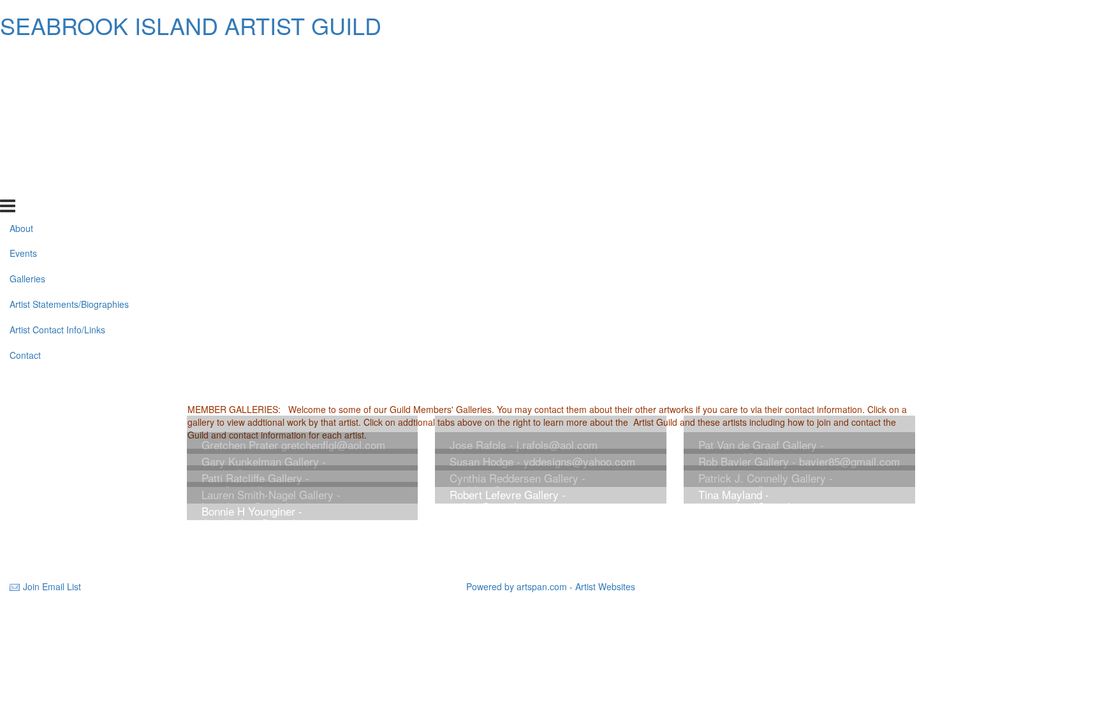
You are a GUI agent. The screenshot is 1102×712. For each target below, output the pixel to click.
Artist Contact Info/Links (57, 159)
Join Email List (52, 586)
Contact (25, 184)
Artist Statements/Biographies (69, 133)
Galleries (27, 108)
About (21, 57)
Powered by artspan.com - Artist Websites (550, 586)
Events (23, 82)
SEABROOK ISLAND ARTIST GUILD (190, 25)
